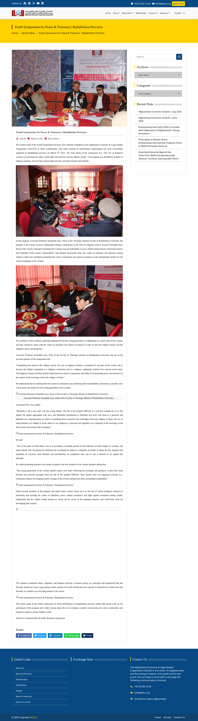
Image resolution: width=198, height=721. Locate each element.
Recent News (28, 33)
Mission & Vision (23, 702)
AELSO (23, 139)
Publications (127, 13)
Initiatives (164, 13)
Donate (180, 3)
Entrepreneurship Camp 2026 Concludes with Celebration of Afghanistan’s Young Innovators (159, 130)
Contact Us (153, 13)
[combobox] (158, 75)
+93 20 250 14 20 (142, 686)
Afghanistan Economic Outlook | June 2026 (157, 119)
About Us (20, 668)
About (115, 13)
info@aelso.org (142, 692)
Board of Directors (24, 673)
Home (108, 13)
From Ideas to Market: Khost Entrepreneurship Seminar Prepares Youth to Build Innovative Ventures (160, 143)
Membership (141, 13)
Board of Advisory (24, 696)
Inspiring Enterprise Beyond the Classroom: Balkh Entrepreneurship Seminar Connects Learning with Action (158, 155)
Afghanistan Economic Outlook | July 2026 (159, 111)
